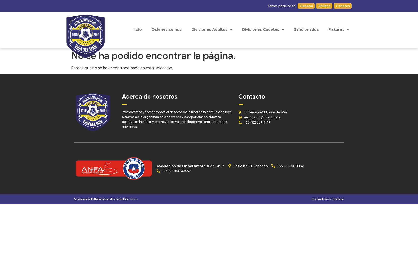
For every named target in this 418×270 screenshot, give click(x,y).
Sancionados (306, 29)
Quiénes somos (166, 29)
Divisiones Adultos (209, 29)
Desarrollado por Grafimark (328, 199)
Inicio (136, 29)
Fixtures (336, 29)
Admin (134, 199)
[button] (281, 6)
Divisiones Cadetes (260, 29)
